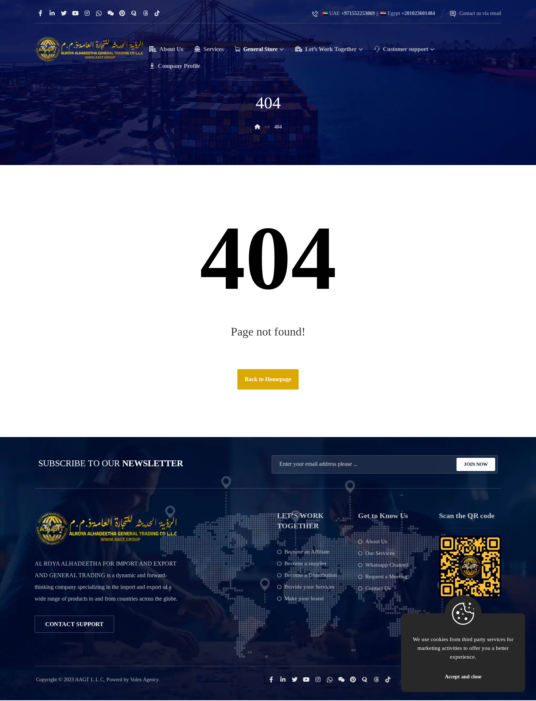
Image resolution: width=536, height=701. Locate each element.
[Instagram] (87, 13)
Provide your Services (309, 587)
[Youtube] (75, 13)
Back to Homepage (268, 379)
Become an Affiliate (307, 552)
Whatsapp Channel (386, 565)
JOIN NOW (476, 464)
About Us (376, 541)
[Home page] (257, 127)
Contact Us (378, 588)
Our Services (380, 553)
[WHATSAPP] (99, 13)
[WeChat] (110, 13)
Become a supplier (305, 563)
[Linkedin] (52, 13)
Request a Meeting (386, 576)
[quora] (134, 13)
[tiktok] (157, 13)
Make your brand (304, 598)
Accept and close (463, 676)
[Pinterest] (122, 13)
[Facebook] (40, 13)
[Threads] (145, 13)
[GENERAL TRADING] (89, 49)
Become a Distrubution (310, 575)
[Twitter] (64, 13)
